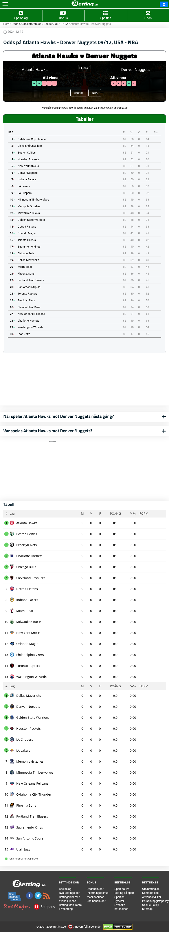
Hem (6, 23)
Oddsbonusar (95, 888)
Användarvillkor (151, 897)
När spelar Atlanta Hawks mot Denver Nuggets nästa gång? (58, 416)
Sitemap (147, 908)
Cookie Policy (150, 905)
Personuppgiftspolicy (155, 901)
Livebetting (66, 908)
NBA (94, 92)
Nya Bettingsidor (69, 892)
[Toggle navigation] (5, 4)
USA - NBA (61, 23)
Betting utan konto (70, 905)
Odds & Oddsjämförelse (26, 23)
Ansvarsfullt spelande (87, 926)
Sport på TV (121, 888)
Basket (48, 23)
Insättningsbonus (97, 892)
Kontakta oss (150, 892)
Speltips (119, 897)
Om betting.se (151, 888)
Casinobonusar (96, 901)
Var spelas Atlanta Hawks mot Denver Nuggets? (47, 430)
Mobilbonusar (95, 897)
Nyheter (119, 901)
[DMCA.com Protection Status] (117, 926)
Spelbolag (65, 888)
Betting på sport (124, 892)
